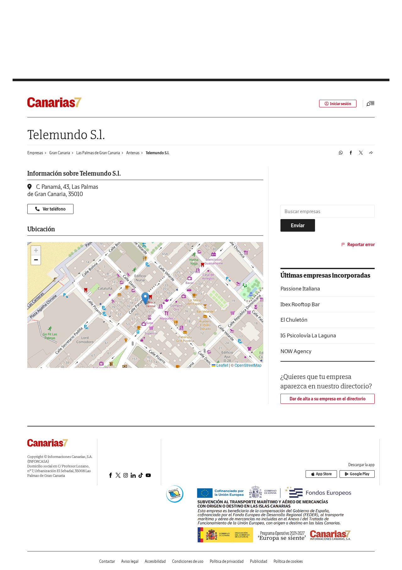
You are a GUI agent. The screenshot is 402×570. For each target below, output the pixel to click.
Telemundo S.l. (157, 152)
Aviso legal (130, 561)
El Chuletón (293, 319)
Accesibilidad (155, 561)
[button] (145, 298)
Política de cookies (288, 561)
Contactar (107, 561)
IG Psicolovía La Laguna (308, 335)
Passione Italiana (300, 288)
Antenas (132, 152)
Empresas (35, 152)
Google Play (359, 473)
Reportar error (361, 244)
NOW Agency (296, 351)
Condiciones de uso (188, 561)
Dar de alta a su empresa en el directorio (328, 399)
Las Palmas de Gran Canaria (98, 152)
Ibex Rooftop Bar (300, 304)
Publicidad (258, 561)
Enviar (298, 225)
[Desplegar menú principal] (371, 103)
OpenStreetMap (248, 365)
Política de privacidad (227, 561)
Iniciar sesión (340, 103)
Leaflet (221, 365)
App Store (324, 473)
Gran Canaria (59, 152)
